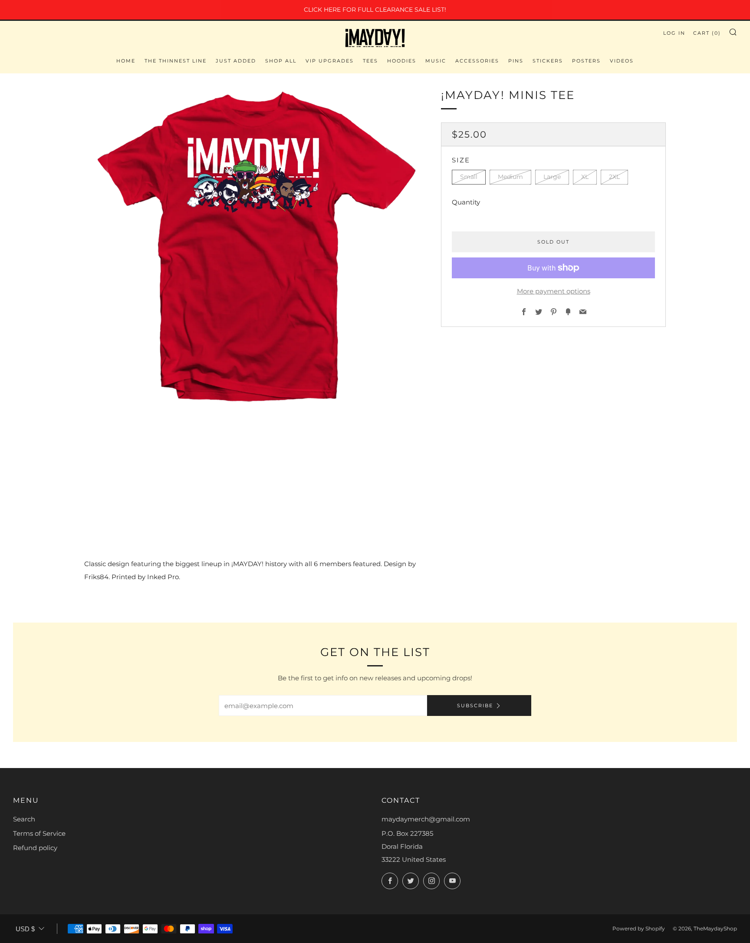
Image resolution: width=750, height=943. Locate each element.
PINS (515, 61)
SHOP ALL (280, 61)
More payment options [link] (553, 291)
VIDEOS (622, 61)
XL (585, 177)
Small (468, 177)
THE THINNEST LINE (176, 61)
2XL (614, 177)
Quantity (466, 202)
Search (24, 819)
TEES (370, 61)
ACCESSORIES (477, 61)
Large (552, 177)
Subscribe (475, 705)
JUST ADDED (236, 61)
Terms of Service (39, 833)
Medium (510, 177)
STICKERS (548, 61)
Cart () (707, 33)
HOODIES (401, 61)
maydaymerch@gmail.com (426, 819)
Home (125, 61)
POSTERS (586, 61)
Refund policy (35, 848)
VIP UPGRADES (330, 61)
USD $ (25, 929)
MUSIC (435, 61)
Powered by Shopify (638, 928)
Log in (674, 33)
